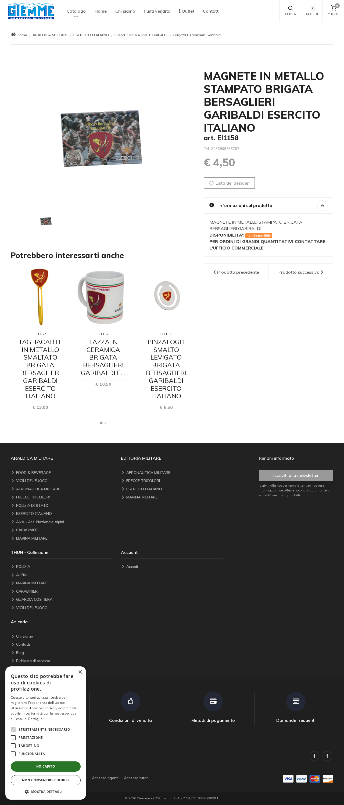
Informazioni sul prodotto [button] (245, 205)
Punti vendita (157, 11)
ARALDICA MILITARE (50, 35)
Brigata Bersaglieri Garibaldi (197, 35)
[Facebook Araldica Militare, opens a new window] (327, 756)
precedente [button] (238, 272)
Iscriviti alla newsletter (296, 475)
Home (101, 11)
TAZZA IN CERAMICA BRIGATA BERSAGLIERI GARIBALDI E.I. (103, 357)
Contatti (211, 11)
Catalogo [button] (76, 11)
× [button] (80, 672)
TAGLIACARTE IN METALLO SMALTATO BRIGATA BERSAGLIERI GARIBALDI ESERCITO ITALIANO (40, 369)
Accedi (312, 14)
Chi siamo (125, 11)
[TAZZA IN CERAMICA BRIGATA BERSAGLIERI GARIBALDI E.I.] (103, 296)
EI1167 (103, 334)
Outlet (187, 11)
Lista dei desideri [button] (232, 183)
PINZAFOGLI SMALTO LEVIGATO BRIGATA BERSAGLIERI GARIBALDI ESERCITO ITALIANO (166, 369)
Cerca (290, 14)
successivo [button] (299, 272)
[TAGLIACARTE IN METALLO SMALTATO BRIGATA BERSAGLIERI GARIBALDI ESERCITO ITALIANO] (40, 296)
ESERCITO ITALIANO (91, 35)
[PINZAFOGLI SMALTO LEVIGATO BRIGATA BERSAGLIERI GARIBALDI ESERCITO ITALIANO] (166, 296)
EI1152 (40, 334)
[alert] (45, 733)
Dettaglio (35, 718)
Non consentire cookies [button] (46, 780)
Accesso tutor (136, 777)
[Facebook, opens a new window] (314, 756)
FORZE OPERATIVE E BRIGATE (141, 35)
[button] (31, 11)
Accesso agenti (105, 777)
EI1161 (166, 334)
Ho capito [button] (45, 766)
